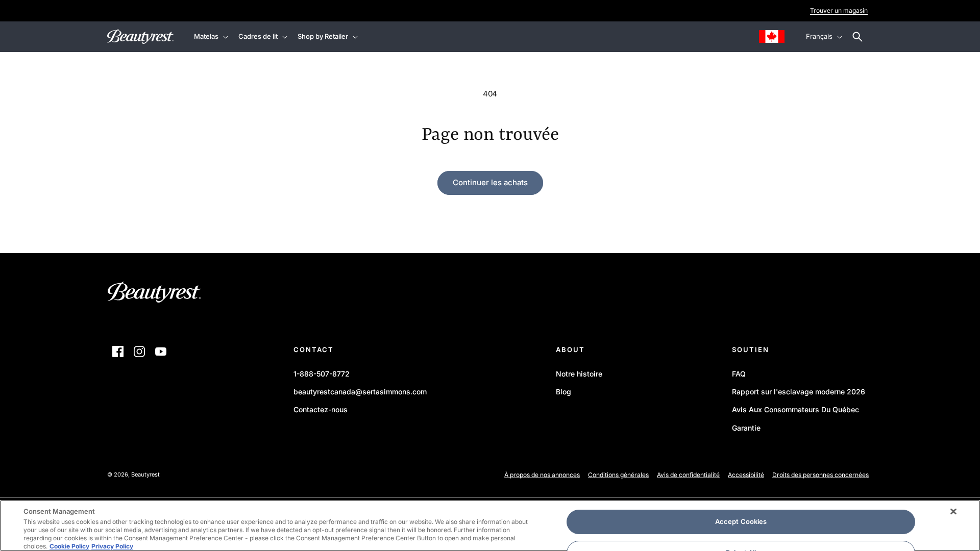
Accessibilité (746, 475)
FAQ (739, 373)
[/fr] (154, 295)
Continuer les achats (490, 182)
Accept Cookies (741, 521)
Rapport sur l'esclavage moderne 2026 (798, 393)
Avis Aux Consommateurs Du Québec (795, 409)
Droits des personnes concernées (820, 475)
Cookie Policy (69, 546)
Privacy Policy (112, 546)
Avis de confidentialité (688, 475)
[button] (210, 36)
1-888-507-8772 (321, 373)
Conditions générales (618, 475)
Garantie (746, 427)
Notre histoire (579, 373)
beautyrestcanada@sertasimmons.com (360, 391)
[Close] (953, 511)
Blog (563, 391)
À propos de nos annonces (542, 475)
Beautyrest (145, 474)
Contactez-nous (320, 409)
